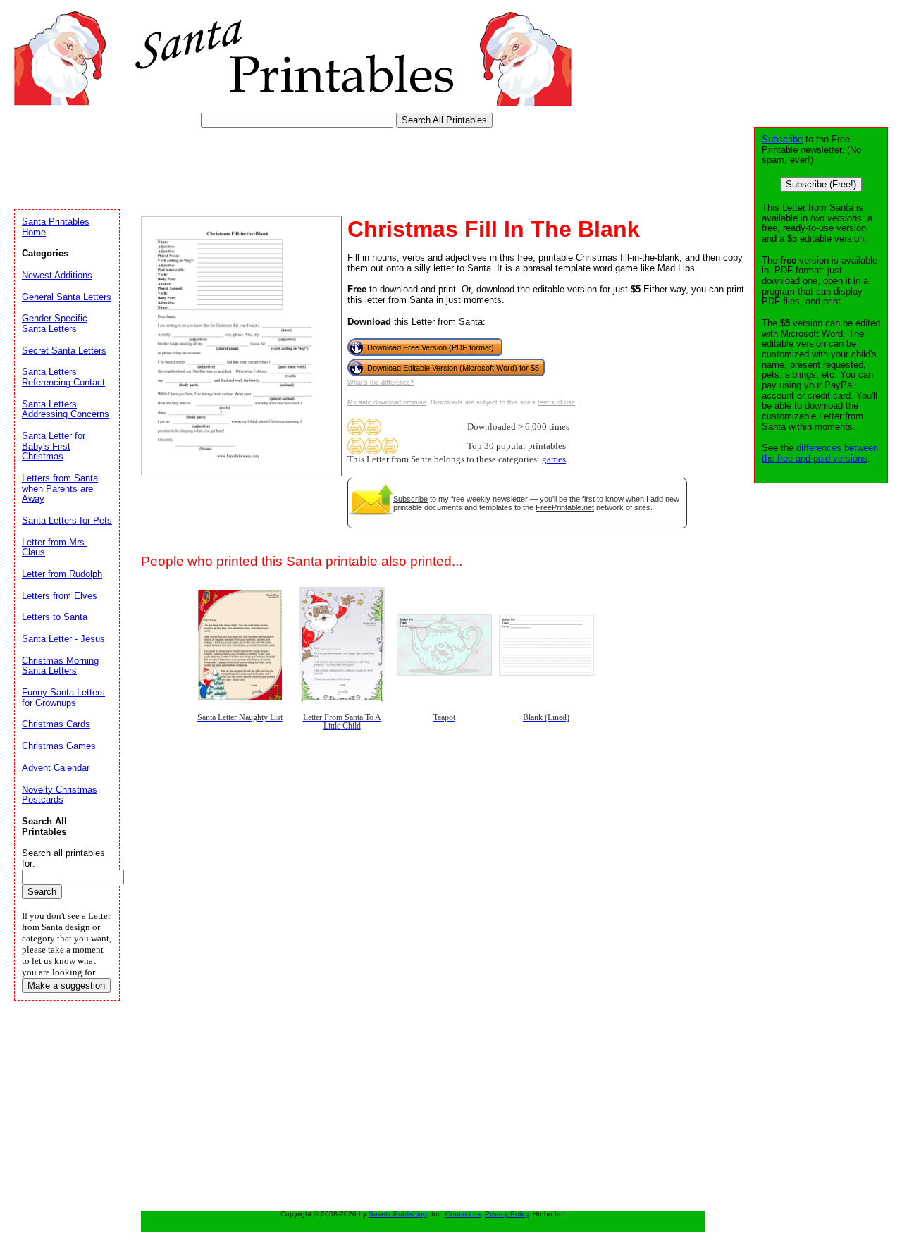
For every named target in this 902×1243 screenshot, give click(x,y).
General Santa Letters (66, 297)
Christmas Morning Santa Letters (60, 665)
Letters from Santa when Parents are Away (60, 488)
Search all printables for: (63, 858)
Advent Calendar (55, 767)
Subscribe (410, 499)
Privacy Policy (507, 1214)
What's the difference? (380, 382)
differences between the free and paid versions (820, 453)
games (554, 459)
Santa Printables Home (55, 226)
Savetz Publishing (398, 1214)
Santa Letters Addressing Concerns (65, 409)
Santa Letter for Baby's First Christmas (53, 446)
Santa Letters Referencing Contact (63, 377)
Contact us (463, 1214)
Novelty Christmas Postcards (59, 794)
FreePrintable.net (565, 507)
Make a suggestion (66, 985)
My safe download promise (386, 402)
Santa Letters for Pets (67, 520)
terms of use (556, 402)
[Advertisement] (270, 165)
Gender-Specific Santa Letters (54, 323)
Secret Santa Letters (64, 350)
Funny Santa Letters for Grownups (63, 697)
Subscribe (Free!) (821, 184)
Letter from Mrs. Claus (54, 547)
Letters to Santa (54, 617)
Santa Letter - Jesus (63, 638)
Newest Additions (57, 275)
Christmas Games (59, 746)
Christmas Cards (56, 724)
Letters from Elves (59, 595)
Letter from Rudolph (62, 574)
